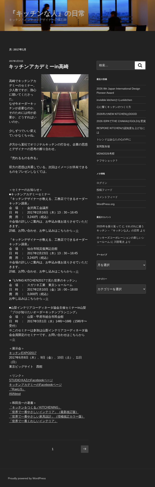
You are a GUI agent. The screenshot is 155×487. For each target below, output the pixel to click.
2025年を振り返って (109, 226)
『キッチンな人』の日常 (47, 13)
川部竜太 (119, 241)
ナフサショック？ (107, 160)
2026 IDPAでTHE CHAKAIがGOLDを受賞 (121, 121)
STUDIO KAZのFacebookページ (31, 380)
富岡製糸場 (103, 146)
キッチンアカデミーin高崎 (39, 66)
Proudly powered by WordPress (27, 478)
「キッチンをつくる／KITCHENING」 (35, 407)
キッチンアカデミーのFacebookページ (35, 384)
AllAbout (15, 393)
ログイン (102, 182)
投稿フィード (104, 189)
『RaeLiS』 (17, 389)
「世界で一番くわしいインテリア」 (33, 421)
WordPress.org (106, 204)
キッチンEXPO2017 (22, 353)
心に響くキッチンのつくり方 (114, 106)
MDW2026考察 (106, 153)
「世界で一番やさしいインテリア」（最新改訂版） (44, 412)
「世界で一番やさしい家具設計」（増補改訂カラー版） (47, 416)
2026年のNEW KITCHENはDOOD (117, 113)
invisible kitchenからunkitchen (114, 99)
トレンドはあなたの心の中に (114, 139)
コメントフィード (107, 197)
